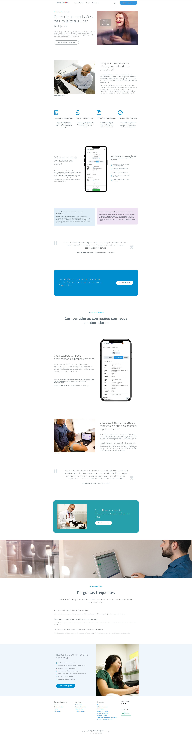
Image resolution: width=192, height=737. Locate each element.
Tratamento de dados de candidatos (107, 717)
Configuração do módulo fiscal (105, 719)
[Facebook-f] (123, 703)
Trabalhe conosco (80, 711)
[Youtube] (125, 703)
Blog (98, 705)
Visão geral (78, 705)
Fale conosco (57, 711)
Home (55, 705)
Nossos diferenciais (80, 707)
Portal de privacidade (102, 713)
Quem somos (79, 709)
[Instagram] (121, 703)
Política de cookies (102, 715)
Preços (56, 709)
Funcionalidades (58, 12)
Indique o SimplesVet (102, 711)
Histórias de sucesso (102, 707)
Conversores (100, 709)
